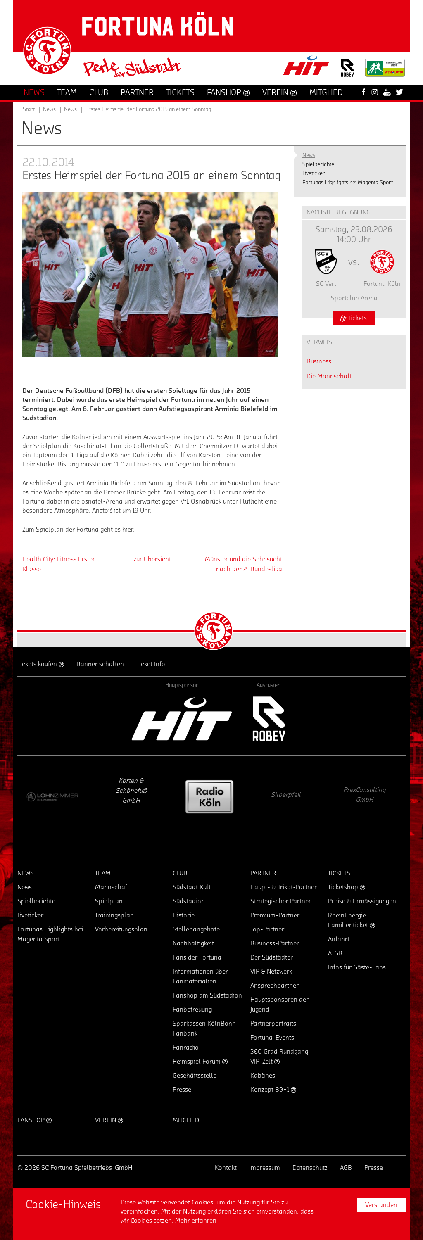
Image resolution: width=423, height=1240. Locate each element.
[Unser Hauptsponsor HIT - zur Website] (306, 68)
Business (319, 361)
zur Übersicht (152, 559)
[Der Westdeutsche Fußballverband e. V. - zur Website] (385, 71)
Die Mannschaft (329, 376)
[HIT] (181, 719)
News (70, 109)
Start (29, 109)
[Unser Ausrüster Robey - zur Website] (347, 73)
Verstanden (381, 1205)
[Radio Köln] (131, 797)
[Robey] (268, 719)
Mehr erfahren (195, 1220)
